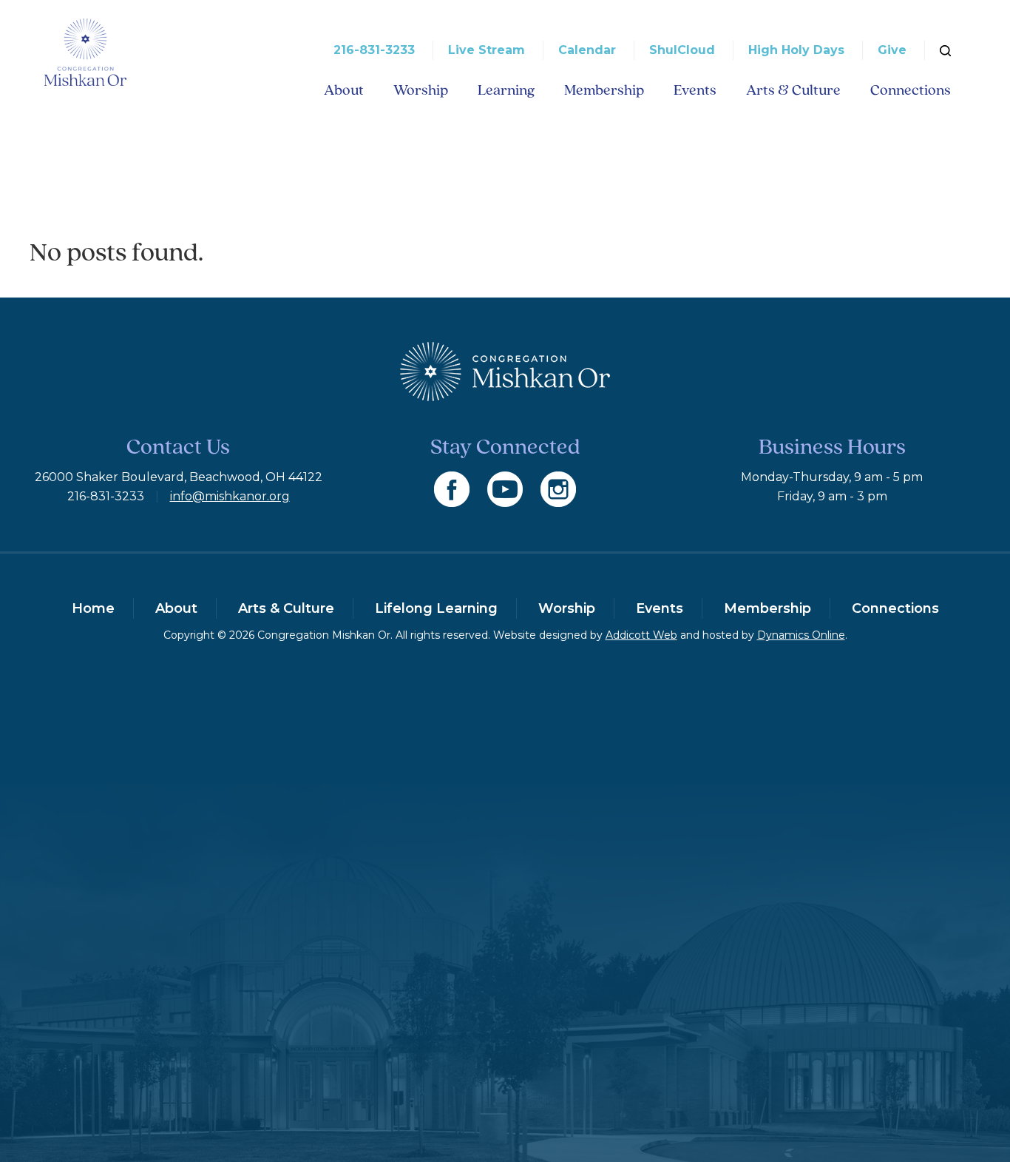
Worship (420, 89)
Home (93, 608)
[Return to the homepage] (85, 52)
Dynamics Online (801, 635)
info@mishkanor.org (230, 496)
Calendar (587, 50)
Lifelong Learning (436, 608)
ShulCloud (682, 50)
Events (695, 89)
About (344, 89)
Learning (506, 89)
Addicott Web (641, 635)
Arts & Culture (793, 89)
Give (892, 50)
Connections (910, 89)
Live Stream (486, 50)
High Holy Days (796, 50)
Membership (604, 89)
